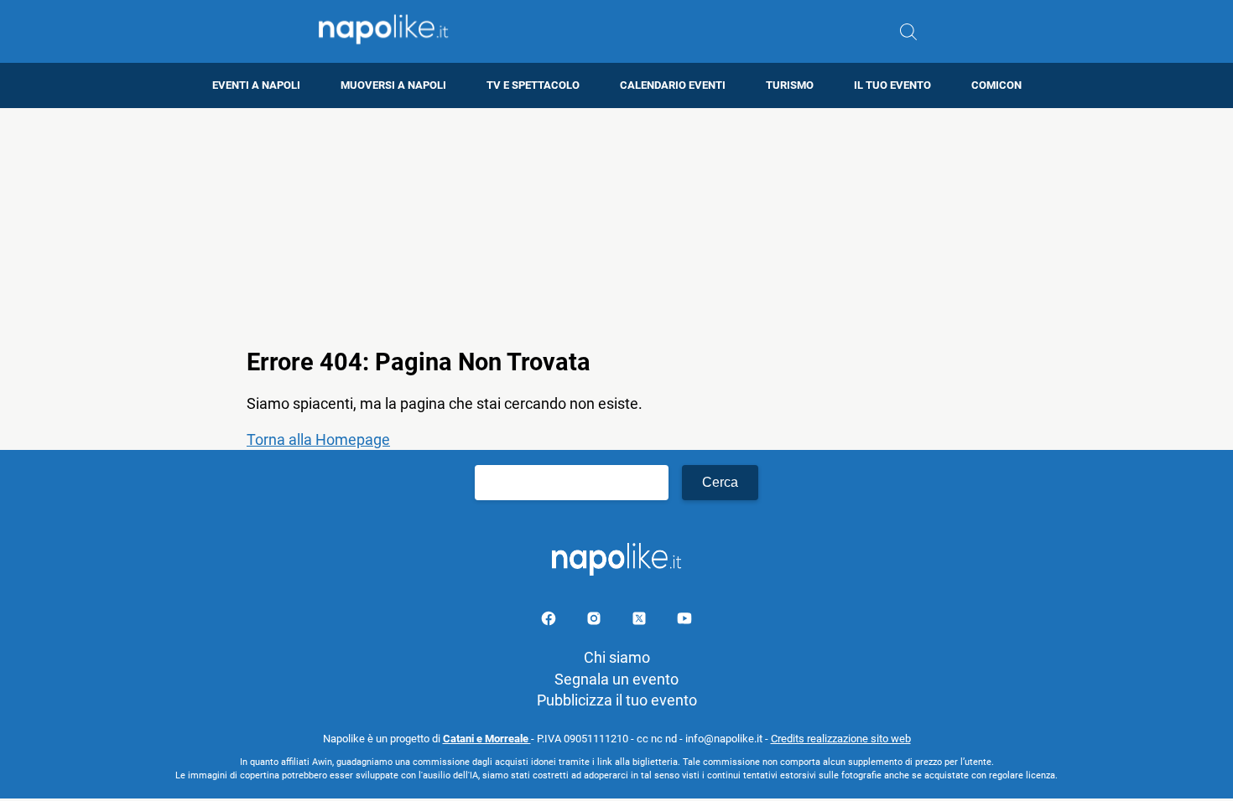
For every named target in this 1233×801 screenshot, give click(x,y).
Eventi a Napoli (256, 85)
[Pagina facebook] (550, 621)
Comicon (996, 85)
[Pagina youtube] (684, 621)
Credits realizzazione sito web (841, 738)
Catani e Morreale (487, 738)
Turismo (790, 85)
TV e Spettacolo (533, 85)
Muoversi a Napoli (393, 85)
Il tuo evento (892, 85)
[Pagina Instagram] (595, 621)
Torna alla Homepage (318, 439)
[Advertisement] (616, 225)
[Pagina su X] (640, 621)
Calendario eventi (673, 85)
